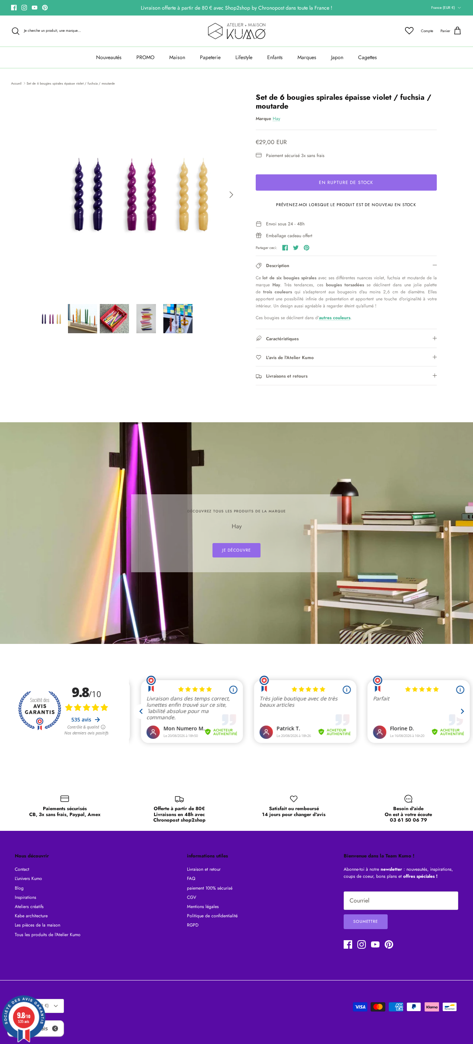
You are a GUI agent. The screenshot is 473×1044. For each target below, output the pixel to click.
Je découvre (236, 550)
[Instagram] (24, 7)
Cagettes (367, 57)
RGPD (192, 925)
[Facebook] (14, 7)
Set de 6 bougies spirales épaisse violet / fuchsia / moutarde (71, 83)
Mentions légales (203, 906)
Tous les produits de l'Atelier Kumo (48, 934)
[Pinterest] (45, 7)
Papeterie (210, 57)
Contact (22, 869)
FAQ (191, 878)
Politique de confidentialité (212, 915)
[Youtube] (34, 7)
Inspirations (25, 897)
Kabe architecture (31, 915)
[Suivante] (231, 195)
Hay (276, 118)
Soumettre (365, 921)
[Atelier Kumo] (236, 31)
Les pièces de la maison (37, 925)
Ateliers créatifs (29, 906)
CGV (191, 897)
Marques (306, 57)
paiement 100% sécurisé (209, 888)
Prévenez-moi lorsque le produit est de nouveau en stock (346, 205)
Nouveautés (109, 57)
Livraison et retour (204, 869)
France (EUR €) (443, 7)
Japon (337, 57)
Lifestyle (243, 57)
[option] (138, 194)
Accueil (16, 83)
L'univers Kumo (28, 878)
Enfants (275, 57)
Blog (19, 888)
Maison (177, 57)
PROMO (145, 57)
